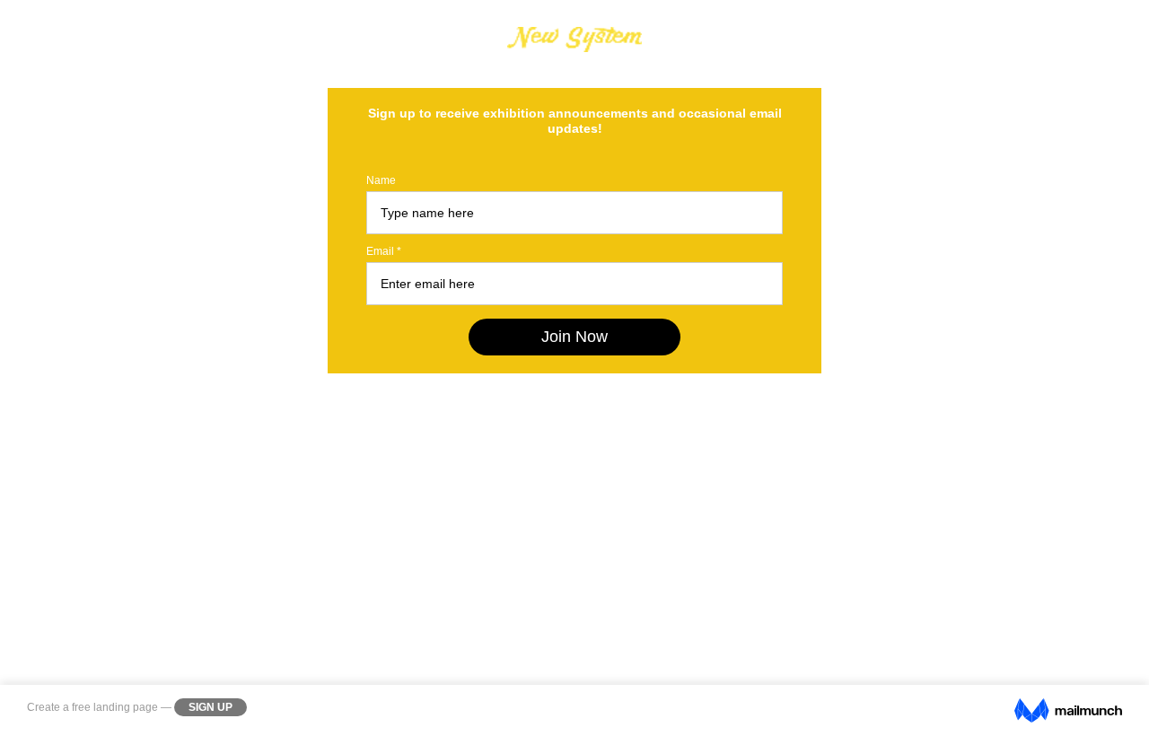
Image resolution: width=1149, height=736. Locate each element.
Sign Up (210, 707)
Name (381, 180)
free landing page (115, 707)
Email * (383, 251)
